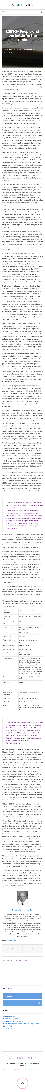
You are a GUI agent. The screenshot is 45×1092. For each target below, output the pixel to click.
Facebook (8, 996)
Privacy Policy (8, 1026)
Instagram (9, 1003)
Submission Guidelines (11, 1019)
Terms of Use (7, 1028)
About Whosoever (10, 1016)
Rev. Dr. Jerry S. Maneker (26, 49)
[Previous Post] (12, 949)
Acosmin (39, 1070)
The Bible (9, 53)
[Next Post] (32, 949)
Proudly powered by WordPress (12, 1070)
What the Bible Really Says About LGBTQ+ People (21, 1023)
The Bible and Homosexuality (13, 1021)
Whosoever (22, 1058)
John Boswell (12, 940)
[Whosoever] (22, 4)
